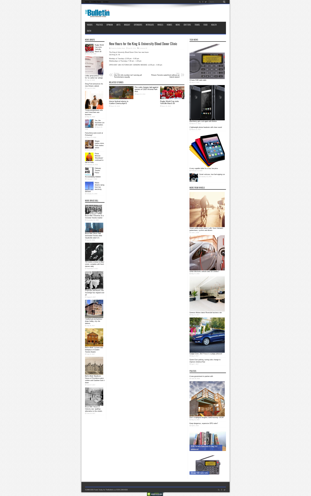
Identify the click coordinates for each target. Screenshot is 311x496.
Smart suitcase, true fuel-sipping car (212, 174)
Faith (89, 30)
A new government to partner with (201, 376)
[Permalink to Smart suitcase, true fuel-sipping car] (194, 181)
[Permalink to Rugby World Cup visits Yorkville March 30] (172, 98)
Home (87, 2)
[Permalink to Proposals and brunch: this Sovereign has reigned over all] (94, 289)
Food (205, 24)
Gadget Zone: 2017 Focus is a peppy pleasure (206, 354)
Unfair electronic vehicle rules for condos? (204, 271)
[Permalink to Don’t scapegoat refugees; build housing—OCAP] (207, 416)
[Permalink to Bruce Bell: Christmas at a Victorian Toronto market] (93, 214)
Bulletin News (121, 48)
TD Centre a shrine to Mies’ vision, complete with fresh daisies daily (94, 264)
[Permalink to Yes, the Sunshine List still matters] (89, 127)
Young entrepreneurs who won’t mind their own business (94, 112)
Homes (169, 24)
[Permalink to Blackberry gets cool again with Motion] (207, 120)
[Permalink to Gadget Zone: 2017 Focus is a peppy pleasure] (207, 352)
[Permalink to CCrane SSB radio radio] (207, 78)
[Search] (224, 2)
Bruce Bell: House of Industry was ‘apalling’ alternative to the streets (93, 409)
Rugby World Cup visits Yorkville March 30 (169, 102)
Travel (197, 24)
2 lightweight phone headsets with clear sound (206, 127)
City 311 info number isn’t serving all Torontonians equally (128, 75)
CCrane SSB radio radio (198, 80)
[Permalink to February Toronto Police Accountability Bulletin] (89, 175)
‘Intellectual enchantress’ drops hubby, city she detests (94, 321)
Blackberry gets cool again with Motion (203, 121)
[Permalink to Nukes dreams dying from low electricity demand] (89, 190)
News (178, 24)
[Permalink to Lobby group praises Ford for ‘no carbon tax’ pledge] (94, 74)
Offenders (138, 24)
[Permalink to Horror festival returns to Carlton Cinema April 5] (121, 98)
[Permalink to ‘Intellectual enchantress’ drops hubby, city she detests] (94, 317)
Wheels (160, 24)
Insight (127, 24)
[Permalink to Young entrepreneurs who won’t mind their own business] (94, 108)
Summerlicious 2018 (198, 449)
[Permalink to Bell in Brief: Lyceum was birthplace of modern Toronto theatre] (94, 346)
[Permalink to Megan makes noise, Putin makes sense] (89, 148)
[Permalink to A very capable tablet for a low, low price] (207, 167)
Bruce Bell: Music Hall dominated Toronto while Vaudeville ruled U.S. (93, 236)
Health (214, 24)
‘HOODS (89, 24)
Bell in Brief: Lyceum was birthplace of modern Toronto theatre (94, 350)
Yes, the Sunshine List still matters (99, 123)
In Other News (96, 2)
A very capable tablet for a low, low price (204, 168)
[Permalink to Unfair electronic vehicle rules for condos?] (207, 270)
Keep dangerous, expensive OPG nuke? (204, 423)
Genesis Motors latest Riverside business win (206, 312)
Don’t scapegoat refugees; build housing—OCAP (207, 417)
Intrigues (150, 24)
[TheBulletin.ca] (98, 16)
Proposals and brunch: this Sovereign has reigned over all (94, 293)
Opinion (109, 24)
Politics (99, 24)
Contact (105, 2)
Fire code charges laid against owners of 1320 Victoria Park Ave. (146, 89)
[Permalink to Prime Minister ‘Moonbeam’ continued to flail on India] (89, 160)
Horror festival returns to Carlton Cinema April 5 (118, 102)
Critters (187, 24)
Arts (118, 24)
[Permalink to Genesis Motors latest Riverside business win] (207, 311)
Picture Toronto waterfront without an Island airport (165, 75)
